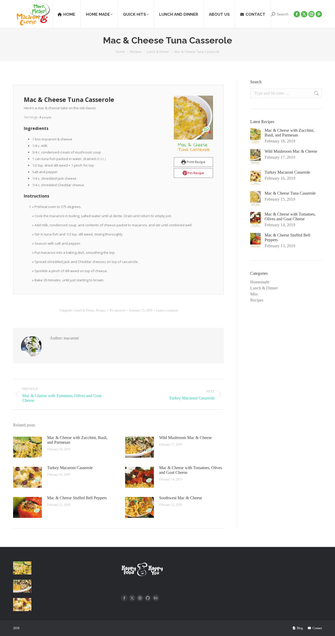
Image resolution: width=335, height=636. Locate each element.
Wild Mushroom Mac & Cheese (185, 437)
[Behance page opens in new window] (155, 598)
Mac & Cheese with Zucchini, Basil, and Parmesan (77, 440)
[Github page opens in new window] (147, 598)
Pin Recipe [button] (195, 173)
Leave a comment (167, 310)
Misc (254, 294)
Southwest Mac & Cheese (180, 498)
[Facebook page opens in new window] (124, 598)
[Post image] (27, 447)
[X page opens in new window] (132, 598)
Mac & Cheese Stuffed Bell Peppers (77, 498)
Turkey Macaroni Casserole (70, 467)
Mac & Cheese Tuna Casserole (290, 193)
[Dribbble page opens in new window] (140, 598)
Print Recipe (195, 162)
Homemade (259, 282)
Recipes (101, 310)
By (117, 310)
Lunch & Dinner (84, 310)
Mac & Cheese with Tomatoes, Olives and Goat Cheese (190, 470)
